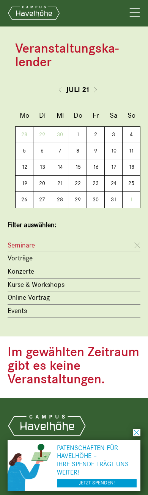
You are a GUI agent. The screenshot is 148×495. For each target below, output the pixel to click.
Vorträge (20, 258)
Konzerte (21, 271)
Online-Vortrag (29, 297)
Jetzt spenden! (97, 482)
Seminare (21, 245)
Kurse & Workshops (36, 284)
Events (17, 311)
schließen (136, 432)
